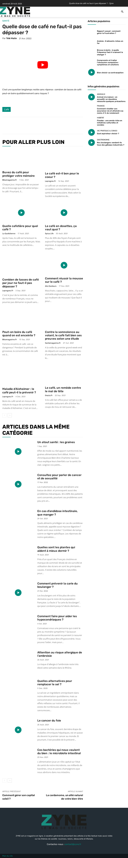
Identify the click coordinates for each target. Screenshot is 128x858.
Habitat (100, 118)
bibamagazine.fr (9, 180)
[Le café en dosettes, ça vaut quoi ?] (64, 212)
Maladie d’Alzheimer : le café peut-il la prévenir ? (19, 390)
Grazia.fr (48, 395)
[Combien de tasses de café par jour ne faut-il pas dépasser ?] (21, 266)
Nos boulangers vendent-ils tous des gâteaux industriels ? (110, 144)
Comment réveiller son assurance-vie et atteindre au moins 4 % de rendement (110, 111)
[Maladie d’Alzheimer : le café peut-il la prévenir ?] (21, 375)
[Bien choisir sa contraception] (91, 72)
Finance (101, 106)
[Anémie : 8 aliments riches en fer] (91, 42)
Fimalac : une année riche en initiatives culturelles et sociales (109, 122)
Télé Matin (11, 38)
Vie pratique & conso (107, 131)
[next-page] (10, 415)
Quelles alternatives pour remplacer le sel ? (54, 682)
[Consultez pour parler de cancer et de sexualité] (18, 484)
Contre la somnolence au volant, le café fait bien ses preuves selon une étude (63, 335)
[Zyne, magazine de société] (14, 12)
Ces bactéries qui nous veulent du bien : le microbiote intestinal (59, 751)
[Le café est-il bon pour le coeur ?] (64, 160)
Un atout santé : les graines (56, 442)
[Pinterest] (44, 125)
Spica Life (49, 233)
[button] (122, 12)
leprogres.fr (50, 181)
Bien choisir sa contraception (110, 73)
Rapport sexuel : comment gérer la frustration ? (108, 32)
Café (6, 109)
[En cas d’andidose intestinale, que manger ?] (18, 520)
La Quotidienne (8, 233)
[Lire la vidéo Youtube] (42, 65)
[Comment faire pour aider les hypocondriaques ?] (18, 625)
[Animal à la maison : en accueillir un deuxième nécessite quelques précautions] (91, 97)
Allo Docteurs (50, 286)
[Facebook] (28, 125)
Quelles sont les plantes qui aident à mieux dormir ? (56, 549)
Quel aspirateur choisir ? (108, 134)
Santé (5, 21)
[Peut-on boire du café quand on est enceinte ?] (21, 318)
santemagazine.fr (53, 343)
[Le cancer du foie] (18, 730)
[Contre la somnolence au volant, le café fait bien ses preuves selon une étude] (64, 318)
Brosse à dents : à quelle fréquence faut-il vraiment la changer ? (110, 52)
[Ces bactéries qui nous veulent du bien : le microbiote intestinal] (18, 759)
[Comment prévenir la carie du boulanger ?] (18, 593)
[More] (59, 125)
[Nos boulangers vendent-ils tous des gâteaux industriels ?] (91, 142)
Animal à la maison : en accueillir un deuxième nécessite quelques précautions (111, 99)
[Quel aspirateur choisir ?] (91, 132)
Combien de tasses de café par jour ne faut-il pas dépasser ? (20, 283)
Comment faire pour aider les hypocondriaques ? (57, 618)
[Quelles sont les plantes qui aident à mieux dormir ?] (18, 556)
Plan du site (7, 856)
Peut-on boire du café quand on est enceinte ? (18, 333)
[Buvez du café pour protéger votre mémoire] (21, 159)
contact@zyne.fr (73, 844)
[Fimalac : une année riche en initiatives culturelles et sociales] (91, 121)
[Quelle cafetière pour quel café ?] (21, 212)
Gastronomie (103, 140)
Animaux (101, 94)
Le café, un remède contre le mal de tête (63, 389)
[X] (36, 125)
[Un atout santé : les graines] (18, 451)
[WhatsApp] (51, 125)
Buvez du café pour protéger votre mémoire (18, 174)
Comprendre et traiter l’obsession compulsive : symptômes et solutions (108, 62)
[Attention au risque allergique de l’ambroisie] (18, 662)
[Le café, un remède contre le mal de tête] (64, 374)
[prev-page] (4, 415)
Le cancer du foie (49, 720)
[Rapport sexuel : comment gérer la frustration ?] (91, 32)
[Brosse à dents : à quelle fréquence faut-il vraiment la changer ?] (91, 52)
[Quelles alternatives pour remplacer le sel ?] (18, 690)
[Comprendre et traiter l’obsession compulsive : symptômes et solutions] (91, 62)
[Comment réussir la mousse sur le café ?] (64, 265)
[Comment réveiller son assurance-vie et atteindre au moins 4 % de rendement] (91, 109)
